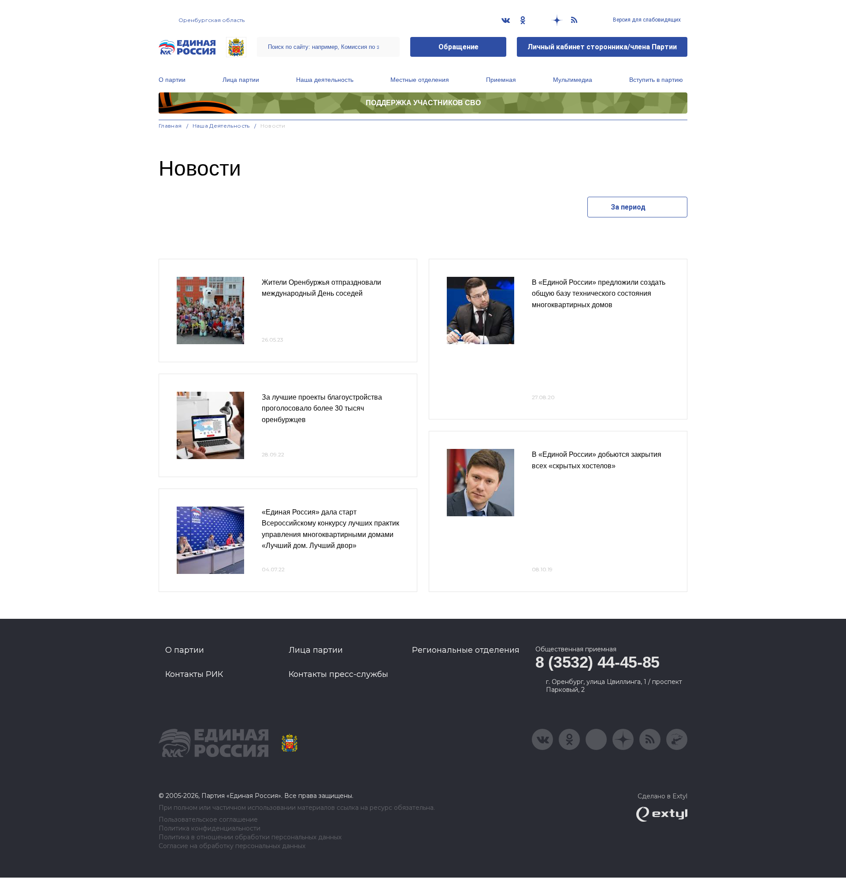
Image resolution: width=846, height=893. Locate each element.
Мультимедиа (572, 79)
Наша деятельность (324, 79)
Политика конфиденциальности (209, 828)
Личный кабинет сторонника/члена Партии (602, 47)
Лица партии (241, 79)
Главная (170, 125)
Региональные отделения (465, 650)
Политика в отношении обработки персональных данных (250, 837)
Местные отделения (419, 79)
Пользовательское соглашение (208, 819)
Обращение (458, 47)
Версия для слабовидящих (646, 20)
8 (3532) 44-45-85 (597, 662)
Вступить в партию (656, 79)
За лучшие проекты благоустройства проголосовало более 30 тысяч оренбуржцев (322, 408)
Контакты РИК (194, 674)
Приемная (501, 79)
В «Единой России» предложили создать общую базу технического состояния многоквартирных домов (598, 294)
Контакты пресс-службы (338, 674)
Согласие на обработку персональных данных (232, 846)
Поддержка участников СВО (423, 103)
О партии (172, 79)
